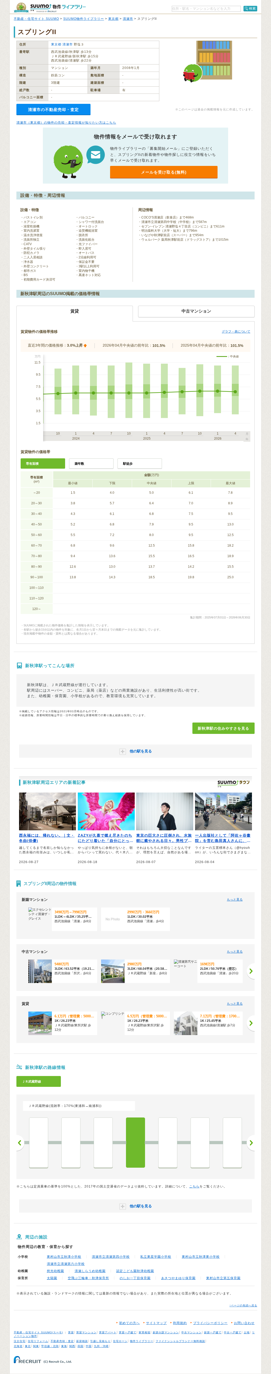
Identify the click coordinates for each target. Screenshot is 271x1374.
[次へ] (251, 971)
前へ (20, 1143)
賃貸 (71, 1332)
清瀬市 (128, 19)
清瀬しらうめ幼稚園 (90, 1271)
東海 (64, 1346)
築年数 (79, 463)
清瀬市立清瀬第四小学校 (111, 1257)
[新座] (200, 1142)
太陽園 (52, 1278)
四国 (80, 1346)
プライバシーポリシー (210, 1323)
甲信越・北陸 (50, 1346)
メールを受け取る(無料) (164, 172)
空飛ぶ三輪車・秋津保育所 (88, 1278)
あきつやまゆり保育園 (178, 1278)
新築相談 (82, 1341)
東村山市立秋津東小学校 (201, 1257)
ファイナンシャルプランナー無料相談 (180, 1341)
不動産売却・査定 (62, 1341)
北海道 (18, 1346)
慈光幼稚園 (55, 1271)
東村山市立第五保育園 (223, 1278)
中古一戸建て (232, 1332)
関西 (72, 1346)
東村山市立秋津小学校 (64, 1257)
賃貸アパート (107, 1332)
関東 (36, 1346)
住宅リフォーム (38, 1341)
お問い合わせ (244, 1323)
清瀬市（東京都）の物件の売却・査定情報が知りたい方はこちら (66, 122)
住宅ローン (120, 1341)
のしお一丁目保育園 (135, 1278)
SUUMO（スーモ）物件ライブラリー (50, 7)
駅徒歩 (128, 463)
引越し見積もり (100, 1341)
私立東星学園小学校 (155, 1257)
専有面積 (32, 463)
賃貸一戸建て (127, 1332)
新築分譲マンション (166, 1332)
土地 (247, 1332)
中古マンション (191, 1332)
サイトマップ (156, 1323)
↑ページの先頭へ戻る (243, 1305)
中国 (89, 1346)
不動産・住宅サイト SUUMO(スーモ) (38, 1332)
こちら (194, 1186)
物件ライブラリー (141, 1341)
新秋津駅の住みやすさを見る (223, 728)
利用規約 (180, 1323)
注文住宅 (19, 1341)
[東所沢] (168, 1142)
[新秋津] (135, 1142)
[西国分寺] (71, 1142)
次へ (251, 1143)
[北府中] (38, 1142)
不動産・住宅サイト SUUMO (36, 19)
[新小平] (103, 1142)
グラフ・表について (236, 331)
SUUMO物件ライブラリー (83, 19)
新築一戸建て (213, 1332)
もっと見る (235, 899)
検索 (252, 8)
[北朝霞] (232, 1142)
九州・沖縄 (101, 1346)
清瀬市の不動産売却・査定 (53, 109)
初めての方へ (129, 1323)
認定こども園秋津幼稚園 (135, 1271)
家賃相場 (144, 1332)
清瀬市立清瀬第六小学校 (66, 1264)
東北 (28, 1346)
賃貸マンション (86, 1332)
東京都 (113, 19)
